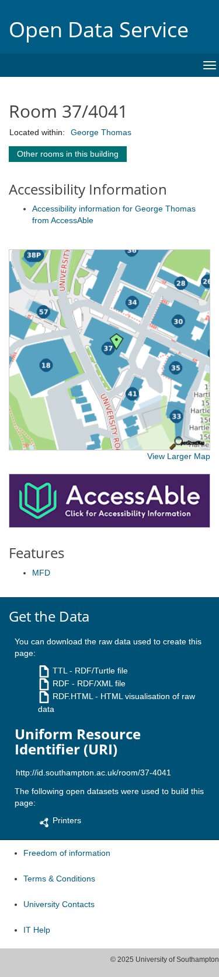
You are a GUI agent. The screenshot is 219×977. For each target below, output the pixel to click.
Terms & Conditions (59, 878)
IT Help (36, 929)
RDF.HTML (73, 696)
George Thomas (101, 132)
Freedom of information (66, 853)
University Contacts (59, 904)
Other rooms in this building (68, 153)
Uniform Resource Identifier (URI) (78, 741)
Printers (67, 820)
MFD (41, 572)
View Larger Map (178, 456)
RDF (61, 683)
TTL (60, 670)
